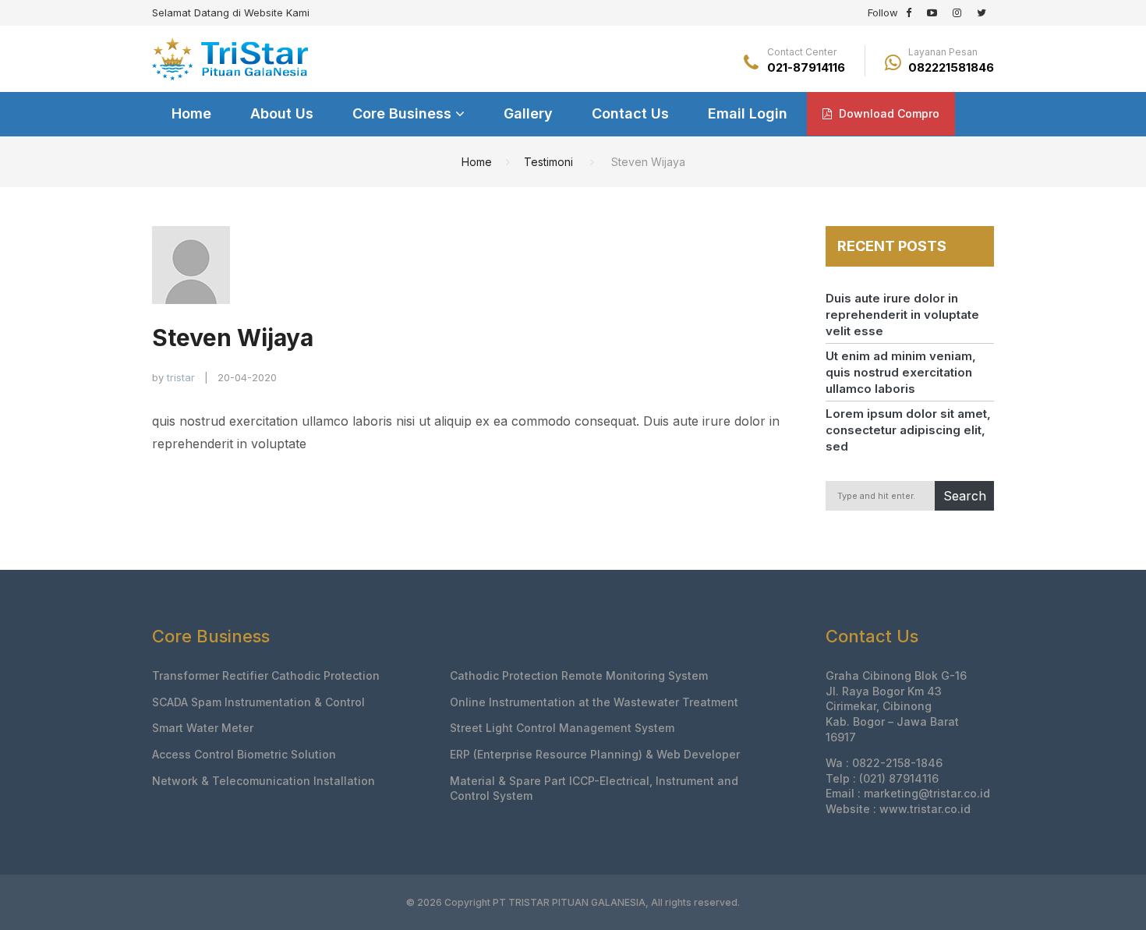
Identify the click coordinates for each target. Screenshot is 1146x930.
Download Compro (887, 113)
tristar (181, 377)
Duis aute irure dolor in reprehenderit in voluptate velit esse (902, 314)
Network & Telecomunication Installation (263, 780)
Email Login (747, 113)
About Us (281, 113)
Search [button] (964, 496)
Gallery (528, 113)
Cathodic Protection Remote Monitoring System (579, 675)
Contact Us (630, 113)
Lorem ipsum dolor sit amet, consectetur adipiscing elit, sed (908, 430)
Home (191, 113)
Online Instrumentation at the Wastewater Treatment (594, 702)
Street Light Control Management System (562, 727)
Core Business (403, 113)
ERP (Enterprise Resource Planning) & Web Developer (595, 754)
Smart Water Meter (202, 727)
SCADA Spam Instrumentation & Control (258, 702)
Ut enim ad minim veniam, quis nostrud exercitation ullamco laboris (901, 372)
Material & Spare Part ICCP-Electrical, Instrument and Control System (594, 788)
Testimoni (548, 161)
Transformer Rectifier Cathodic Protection (266, 675)
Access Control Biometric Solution (244, 754)
